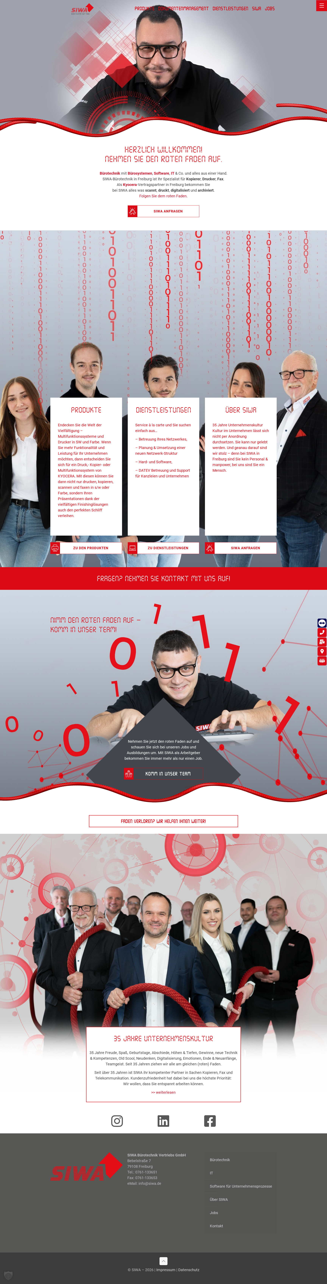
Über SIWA (219, 1199)
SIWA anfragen (168, 211)
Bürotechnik (220, 1160)
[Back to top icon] (163, 1261)
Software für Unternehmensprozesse (241, 1186)
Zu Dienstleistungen (168, 548)
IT (211, 1173)
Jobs (214, 1212)
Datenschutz (188, 1270)
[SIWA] (82, 8)
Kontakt (216, 1226)
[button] (8, 1275)
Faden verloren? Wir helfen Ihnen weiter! (163, 821)
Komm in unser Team (168, 773)
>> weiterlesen (163, 1092)
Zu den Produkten (90, 548)
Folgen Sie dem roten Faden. (163, 196)
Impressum (165, 1270)
